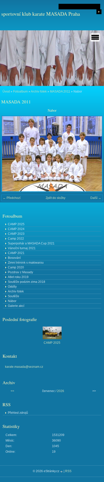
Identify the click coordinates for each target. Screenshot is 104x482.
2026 (60, 391)
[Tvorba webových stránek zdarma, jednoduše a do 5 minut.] (62, 471)
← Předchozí (11, 198)
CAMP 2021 (16, 253)
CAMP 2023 (16, 234)
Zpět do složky (55, 198)
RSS (68, 471)
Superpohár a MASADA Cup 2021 (31, 243)
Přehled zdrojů (18, 413)
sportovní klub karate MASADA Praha (40, 13)
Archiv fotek (39, 91)
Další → (95, 198)
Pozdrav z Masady (20, 272)
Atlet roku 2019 (18, 277)
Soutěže (13, 296)
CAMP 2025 (16, 224)
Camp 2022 (16, 238)
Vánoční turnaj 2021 (22, 248)
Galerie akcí (16, 306)
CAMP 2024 (16, 229)
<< (12, 391)
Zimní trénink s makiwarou (26, 262)
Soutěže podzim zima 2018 (26, 282)
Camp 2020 (16, 267)
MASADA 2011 (60, 91)
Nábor (12, 301)
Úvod (6, 91)
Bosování (14, 258)
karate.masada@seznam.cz (24, 367)
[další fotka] (94, 154)
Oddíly (12, 286)
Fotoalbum (20, 91)
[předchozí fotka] (9, 154)
